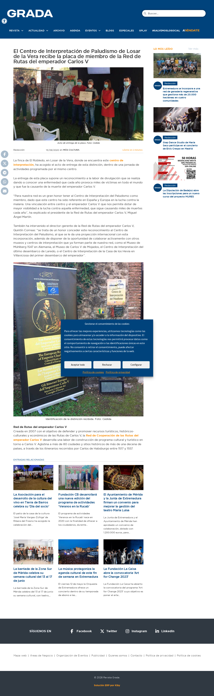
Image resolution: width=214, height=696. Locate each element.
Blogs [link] (110, 30)
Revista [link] (14, 30)
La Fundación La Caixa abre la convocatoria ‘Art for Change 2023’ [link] (121, 573)
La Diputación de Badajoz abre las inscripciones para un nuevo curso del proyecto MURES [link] (181, 193)
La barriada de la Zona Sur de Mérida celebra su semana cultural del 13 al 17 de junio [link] (32, 575)
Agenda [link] (75, 30)
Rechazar (107, 364)
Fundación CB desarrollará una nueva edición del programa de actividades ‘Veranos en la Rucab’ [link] (77, 500)
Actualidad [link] (36, 30)
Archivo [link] (59, 30)
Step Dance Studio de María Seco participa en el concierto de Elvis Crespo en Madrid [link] (180, 145)
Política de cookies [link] (93, 372)
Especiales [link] (126, 30)
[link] (4, 21)
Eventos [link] (91, 30)
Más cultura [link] (71, 149)
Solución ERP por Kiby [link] (107, 685)
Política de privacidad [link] (118, 372)
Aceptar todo (78, 364)
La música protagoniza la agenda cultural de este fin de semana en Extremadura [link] (78, 573)
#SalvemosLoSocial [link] (166, 30)
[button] (4, 154)
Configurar (136, 364)
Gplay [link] (143, 30)
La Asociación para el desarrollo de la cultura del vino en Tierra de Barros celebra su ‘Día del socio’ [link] (32, 500)
